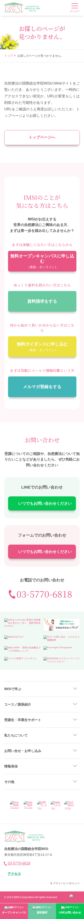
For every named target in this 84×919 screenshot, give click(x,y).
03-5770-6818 (44, 593)
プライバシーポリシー (66, 883)
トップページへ (42, 137)
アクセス (14, 873)
